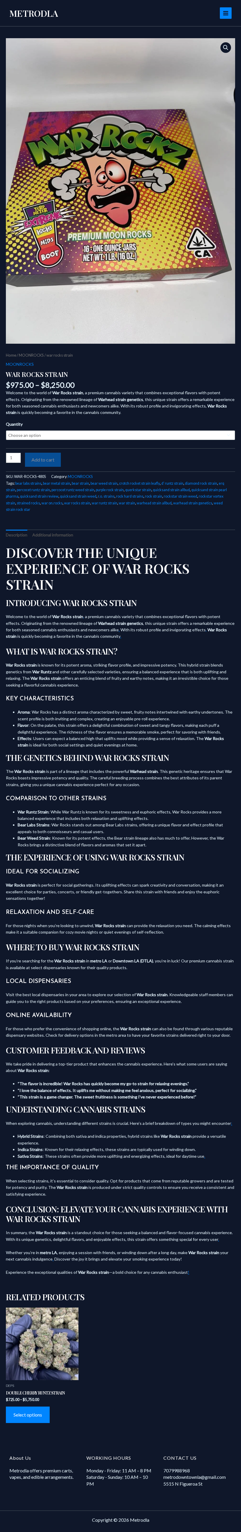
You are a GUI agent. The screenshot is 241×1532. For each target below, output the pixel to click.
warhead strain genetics (192, 503)
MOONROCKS (31, 355)
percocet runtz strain (33, 490)
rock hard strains (129, 496)
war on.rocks (52, 503)
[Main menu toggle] (226, 13)
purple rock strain (110, 490)
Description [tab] (16, 534)
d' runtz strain (172, 483)
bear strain (80, 483)
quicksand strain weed (78, 496)
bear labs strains (28, 483)
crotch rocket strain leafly (139, 483)
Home (11, 355)
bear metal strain (56, 483)
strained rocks (28, 503)
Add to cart (42, 459)
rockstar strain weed (180, 496)
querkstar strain (138, 490)
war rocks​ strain (77, 503)
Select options (28, 1414)
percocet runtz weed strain (72, 490)
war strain (127, 503)
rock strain (153, 496)
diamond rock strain (201, 483)
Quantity (14, 424)
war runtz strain (104, 503)
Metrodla (33, 13)
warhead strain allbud (154, 503)
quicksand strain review (39, 496)
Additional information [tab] (52, 534)
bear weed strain (104, 483)
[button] (225, 47)
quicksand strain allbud (171, 490)
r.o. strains (106, 496)
